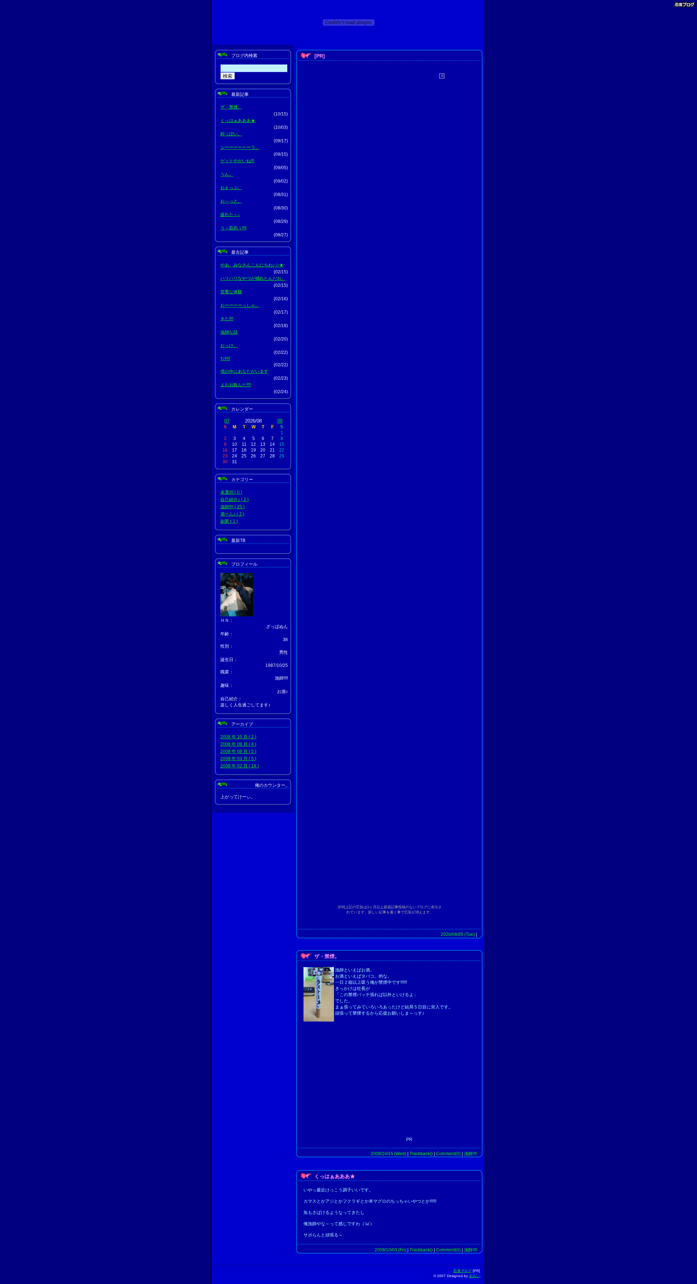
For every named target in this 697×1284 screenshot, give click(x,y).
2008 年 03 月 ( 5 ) (238, 758)
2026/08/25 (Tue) (458, 934)
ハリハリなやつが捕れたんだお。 (253, 278)
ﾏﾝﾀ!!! (225, 358)
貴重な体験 (231, 291)
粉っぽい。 (231, 133)
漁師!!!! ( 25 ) (232, 506)
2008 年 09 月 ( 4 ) (238, 744)
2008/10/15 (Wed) (388, 1153)
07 (226, 421)
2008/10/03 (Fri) (390, 1249)
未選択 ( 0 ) (231, 492)
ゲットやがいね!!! (237, 160)
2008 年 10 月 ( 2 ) (238, 736)
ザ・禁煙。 (231, 107)
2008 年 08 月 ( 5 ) (238, 751)
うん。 (226, 174)
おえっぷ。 (231, 187)
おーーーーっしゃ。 (240, 305)
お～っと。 (231, 201)
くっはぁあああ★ (237, 120)
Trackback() (421, 1153)
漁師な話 (229, 332)
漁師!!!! (470, 1153)
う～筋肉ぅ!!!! (233, 228)
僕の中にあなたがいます (244, 371)
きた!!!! (226, 318)
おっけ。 (229, 345)
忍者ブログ (462, 1271)
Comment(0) (448, 1153)
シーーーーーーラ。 (240, 147)
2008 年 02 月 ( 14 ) (239, 766)
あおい (474, 1276)
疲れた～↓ (230, 214)
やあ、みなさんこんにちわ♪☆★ (252, 265)
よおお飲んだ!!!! (235, 384)
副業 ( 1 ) (229, 521)
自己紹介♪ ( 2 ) (234, 499)
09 (279, 421)
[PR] (319, 56)
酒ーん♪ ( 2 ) (232, 514)
